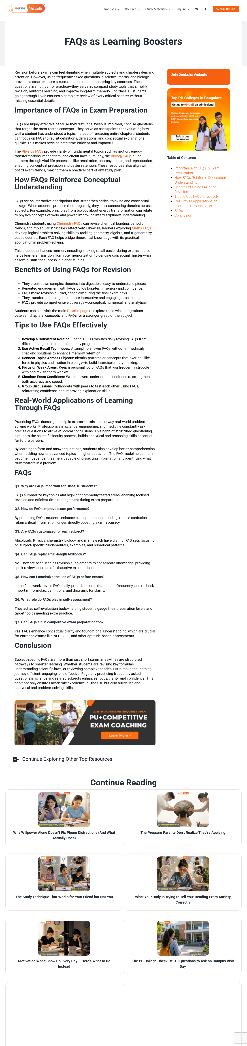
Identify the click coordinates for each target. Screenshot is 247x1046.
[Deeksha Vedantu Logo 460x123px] (27, 5)
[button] (205, 9)
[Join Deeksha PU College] (198, 77)
